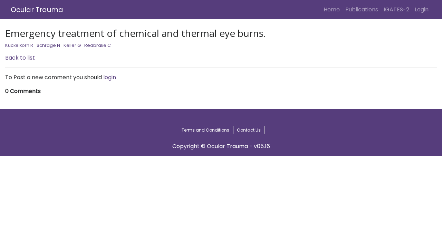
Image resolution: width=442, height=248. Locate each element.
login (109, 77)
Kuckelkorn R (19, 45)
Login (423, 9)
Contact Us (249, 130)
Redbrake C (97, 45)
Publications (361, 9)
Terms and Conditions (205, 130)
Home (333, 9)
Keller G (72, 45)
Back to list (20, 58)
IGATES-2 (396, 9)
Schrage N (48, 45)
